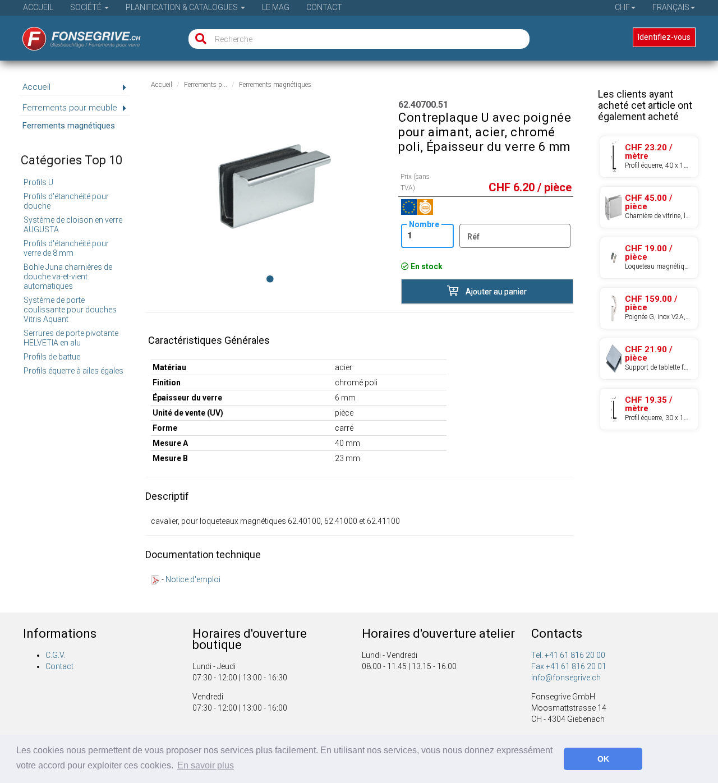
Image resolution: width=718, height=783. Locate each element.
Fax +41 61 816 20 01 (568, 666)
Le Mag (275, 7)
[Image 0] (270, 278)
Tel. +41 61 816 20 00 (568, 655)
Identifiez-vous (664, 37)
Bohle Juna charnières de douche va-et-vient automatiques (68, 276)
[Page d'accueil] (73, 35)
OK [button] (603, 758)
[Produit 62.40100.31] (649, 257)
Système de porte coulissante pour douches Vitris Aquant (70, 310)
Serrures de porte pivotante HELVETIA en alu (71, 338)
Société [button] (86, 7)
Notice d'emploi (192, 579)
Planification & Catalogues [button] (183, 7)
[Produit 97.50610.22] (649, 156)
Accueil (38, 7)
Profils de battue (52, 356)
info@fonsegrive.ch (566, 677)
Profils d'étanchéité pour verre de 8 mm (66, 248)
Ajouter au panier (495, 291)
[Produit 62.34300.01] (649, 207)
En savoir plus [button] (205, 765)
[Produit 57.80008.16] (649, 308)
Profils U (38, 182)
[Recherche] (198, 39)
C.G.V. (55, 655)
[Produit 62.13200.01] (649, 358)
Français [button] (670, 7)
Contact (324, 7)
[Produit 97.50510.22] (649, 409)
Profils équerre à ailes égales (73, 370)
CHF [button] (622, 7)
